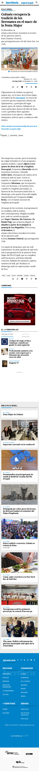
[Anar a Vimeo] (31, 660)
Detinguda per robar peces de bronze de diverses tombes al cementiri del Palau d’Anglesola (19, 511)
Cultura (5, 694)
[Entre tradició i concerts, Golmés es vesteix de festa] (19, 529)
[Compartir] (17, 87)
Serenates (20, 98)
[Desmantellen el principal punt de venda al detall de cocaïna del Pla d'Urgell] (19, 460)
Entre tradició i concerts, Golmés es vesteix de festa (19, 544)
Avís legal (25, 719)
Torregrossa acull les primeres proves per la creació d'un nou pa (17, 610)
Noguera (24, 692)
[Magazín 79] (4, 363)
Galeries (5, 713)
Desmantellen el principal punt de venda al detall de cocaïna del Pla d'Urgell (18, 476)
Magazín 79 (13, 363)
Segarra (24, 685)
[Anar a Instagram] (28, 660)
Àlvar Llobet (6, 547)
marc (8, 275)
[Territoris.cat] (19, 2)
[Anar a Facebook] (18, 660)
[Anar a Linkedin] (24, 660)
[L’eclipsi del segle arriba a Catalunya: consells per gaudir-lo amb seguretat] (4, 341)
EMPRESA (5, 681)
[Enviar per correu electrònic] (13, 87)
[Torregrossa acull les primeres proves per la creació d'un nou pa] (19, 595)
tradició (32, 275)
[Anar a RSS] (34, 660)
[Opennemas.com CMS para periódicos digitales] (19, 736)
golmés (26, 275)
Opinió (4, 709)
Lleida (23, 674)
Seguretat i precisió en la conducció (19, 444)
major (13, 275)
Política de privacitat (25, 714)
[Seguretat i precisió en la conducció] (19, 430)
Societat (5, 677)
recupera (19, 275)
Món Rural (6, 674)
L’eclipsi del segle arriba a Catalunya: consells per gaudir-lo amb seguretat (20, 343)
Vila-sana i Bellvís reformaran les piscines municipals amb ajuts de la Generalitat (18, 643)
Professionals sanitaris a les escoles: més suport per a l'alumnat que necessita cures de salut (21, 354)
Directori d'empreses (6, 686)
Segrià (23, 689)
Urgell (23, 696)
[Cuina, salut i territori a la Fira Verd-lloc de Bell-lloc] (19, 562)
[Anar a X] (21, 660)
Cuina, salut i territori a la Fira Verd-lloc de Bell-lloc (19, 578)
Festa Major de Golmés (13, 414)
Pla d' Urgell (6, 9)
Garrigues (25, 677)
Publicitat (25, 709)
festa (3, 275)
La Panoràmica (8, 691)
